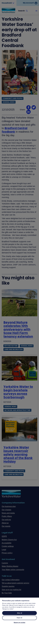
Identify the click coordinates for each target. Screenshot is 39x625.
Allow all (19, 613)
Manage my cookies (19, 622)
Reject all (19, 617)
